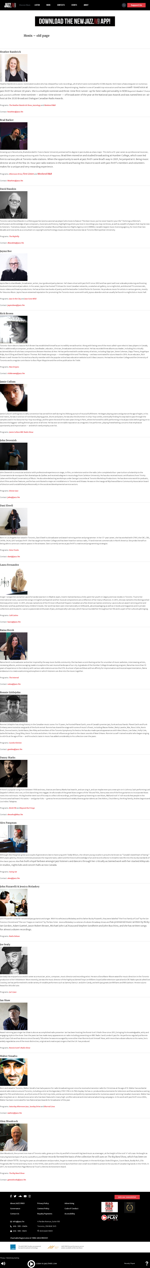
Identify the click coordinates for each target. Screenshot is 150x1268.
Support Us (136, 5)
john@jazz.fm (13, 497)
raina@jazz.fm (14, 684)
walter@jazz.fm (14, 1113)
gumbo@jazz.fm (14, 749)
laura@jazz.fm (14, 622)
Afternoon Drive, (15, 174)
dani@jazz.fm (13, 556)
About (86, 5)
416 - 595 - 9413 (20, 1231)
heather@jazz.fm (15, 112)
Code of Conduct (71, 1208)
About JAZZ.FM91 (17, 1203)
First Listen (28, 173)
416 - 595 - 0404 (20, 1226)
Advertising (69, 1203)
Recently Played (129, 1263)
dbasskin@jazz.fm (15, 243)
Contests (61, 5)
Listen (37, 5)
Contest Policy (43, 1208)
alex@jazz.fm (13, 878)
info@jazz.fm (18, 1221)
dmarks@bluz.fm (15, 814)
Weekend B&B (45, 173)
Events (74, 5)
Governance (15, 1208)
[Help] (147, 1264)
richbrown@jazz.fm (16, 373)
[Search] (124, 5)
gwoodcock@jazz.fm (16, 1180)
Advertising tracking (12, 1258)
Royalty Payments (44, 1214)
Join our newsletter (127, 1197)
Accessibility (70, 1214)
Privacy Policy (43, 1203)
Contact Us (14, 1214)
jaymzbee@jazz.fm (16, 305)
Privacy (2, 1258)
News (48, 5)
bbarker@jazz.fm (15, 181)
